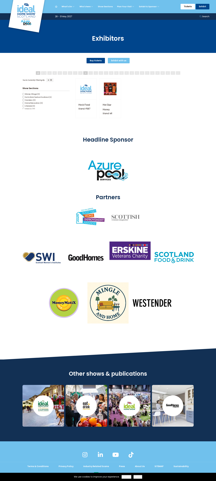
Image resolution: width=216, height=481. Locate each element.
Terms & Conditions (38, 466)
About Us (140, 466)
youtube (115, 454)
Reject (138, 476)
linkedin (100, 454)
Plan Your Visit (124, 6)
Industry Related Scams (96, 466)
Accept (126, 476)
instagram (85, 454)
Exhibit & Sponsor (148, 6)
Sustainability (181, 466)
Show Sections (105, 6)
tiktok (131, 454)
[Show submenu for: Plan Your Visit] (133, 6)
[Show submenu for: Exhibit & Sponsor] (158, 6)
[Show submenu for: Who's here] (92, 6)
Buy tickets (96, 60)
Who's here (85, 6)
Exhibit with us (118, 60)
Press (122, 466)
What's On (67, 6)
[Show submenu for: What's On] (73, 6)
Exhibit (202, 6)
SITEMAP (159, 466)
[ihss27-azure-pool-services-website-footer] (108, 191)
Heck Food (84, 105)
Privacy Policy (66, 466)
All (38, 73)
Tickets (188, 6)
